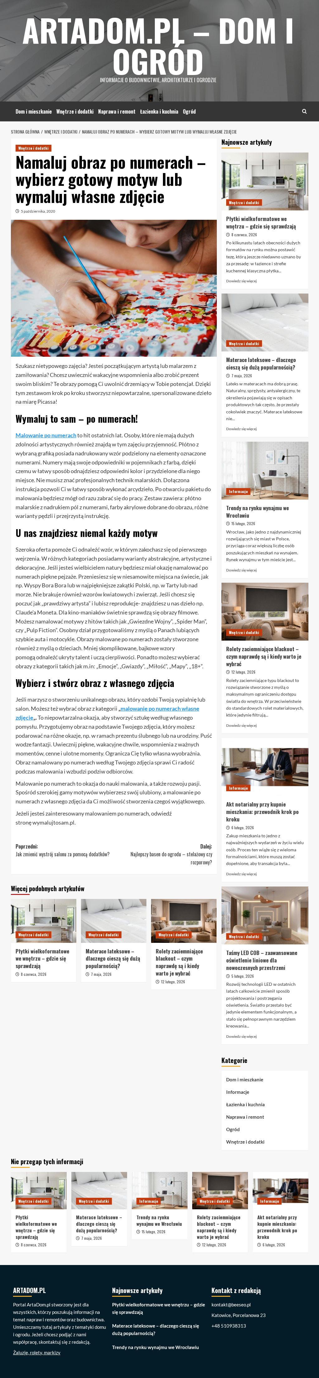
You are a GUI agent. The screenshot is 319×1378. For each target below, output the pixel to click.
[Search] (304, 111)
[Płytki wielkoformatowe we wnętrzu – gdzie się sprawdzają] (43, 921)
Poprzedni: (63, 850)
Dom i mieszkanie (34, 111)
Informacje (238, 491)
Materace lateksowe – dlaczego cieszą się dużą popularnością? (113, 958)
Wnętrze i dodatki (74, 111)
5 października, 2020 (38, 211)
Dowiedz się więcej (241, 281)
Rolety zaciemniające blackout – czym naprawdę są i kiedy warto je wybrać (179, 962)
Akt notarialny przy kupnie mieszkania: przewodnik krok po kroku (262, 811)
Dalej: (171, 854)
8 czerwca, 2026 (33, 974)
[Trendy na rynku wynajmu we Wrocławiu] (264, 471)
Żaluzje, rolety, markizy (36, 1352)
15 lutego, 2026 (243, 523)
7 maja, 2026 (101, 974)
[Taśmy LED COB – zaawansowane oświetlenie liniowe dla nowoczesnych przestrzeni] (264, 915)
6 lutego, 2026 (242, 827)
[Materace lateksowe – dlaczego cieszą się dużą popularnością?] (113, 921)
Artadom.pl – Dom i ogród (158, 45)
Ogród (189, 111)
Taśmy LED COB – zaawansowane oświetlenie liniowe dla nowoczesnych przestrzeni (261, 960)
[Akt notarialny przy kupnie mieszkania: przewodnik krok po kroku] (264, 767)
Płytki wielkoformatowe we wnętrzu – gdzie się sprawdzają (42, 958)
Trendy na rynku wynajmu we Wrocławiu (257, 511)
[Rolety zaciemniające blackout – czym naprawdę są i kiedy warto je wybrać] (184, 921)
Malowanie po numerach (46, 435)
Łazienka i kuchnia (159, 111)
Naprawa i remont (117, 111)
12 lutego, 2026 (173, 981)
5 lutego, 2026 (242, 976)
